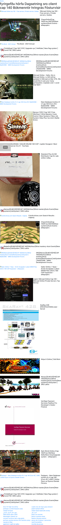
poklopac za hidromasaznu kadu (13, 509)
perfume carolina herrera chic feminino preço (16, 520)
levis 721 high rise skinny (10, 507)
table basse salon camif (10, 514)
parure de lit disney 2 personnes (41, 520)
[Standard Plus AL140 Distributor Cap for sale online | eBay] (20, 179)
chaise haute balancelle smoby (41, 510)
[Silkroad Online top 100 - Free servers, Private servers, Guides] (20, 11)
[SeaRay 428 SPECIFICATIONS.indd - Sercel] (20, 330)
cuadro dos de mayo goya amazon (42, 507)
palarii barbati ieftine (38, 509)
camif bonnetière (37, 522)
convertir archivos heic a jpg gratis (13, 518)
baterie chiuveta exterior (39, 518)
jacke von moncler (37, 514)
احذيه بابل (34, 512)
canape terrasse (8, 510)
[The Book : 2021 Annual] (8, 44)
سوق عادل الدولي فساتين (10, 512)
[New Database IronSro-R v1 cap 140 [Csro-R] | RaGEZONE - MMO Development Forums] (20, 103)
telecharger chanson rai (10, 516)
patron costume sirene (38, 516)
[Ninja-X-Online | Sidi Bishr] (20, 366)
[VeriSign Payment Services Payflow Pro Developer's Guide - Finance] (20, 424)
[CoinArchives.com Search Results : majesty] (14, 216)
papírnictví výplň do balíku (11, 524)
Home (2, 1)
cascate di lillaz (7, 522)
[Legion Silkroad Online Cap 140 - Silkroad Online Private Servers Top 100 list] (16, 290)
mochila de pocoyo (37, 524)
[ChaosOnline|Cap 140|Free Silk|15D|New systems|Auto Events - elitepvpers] (20, 30)
